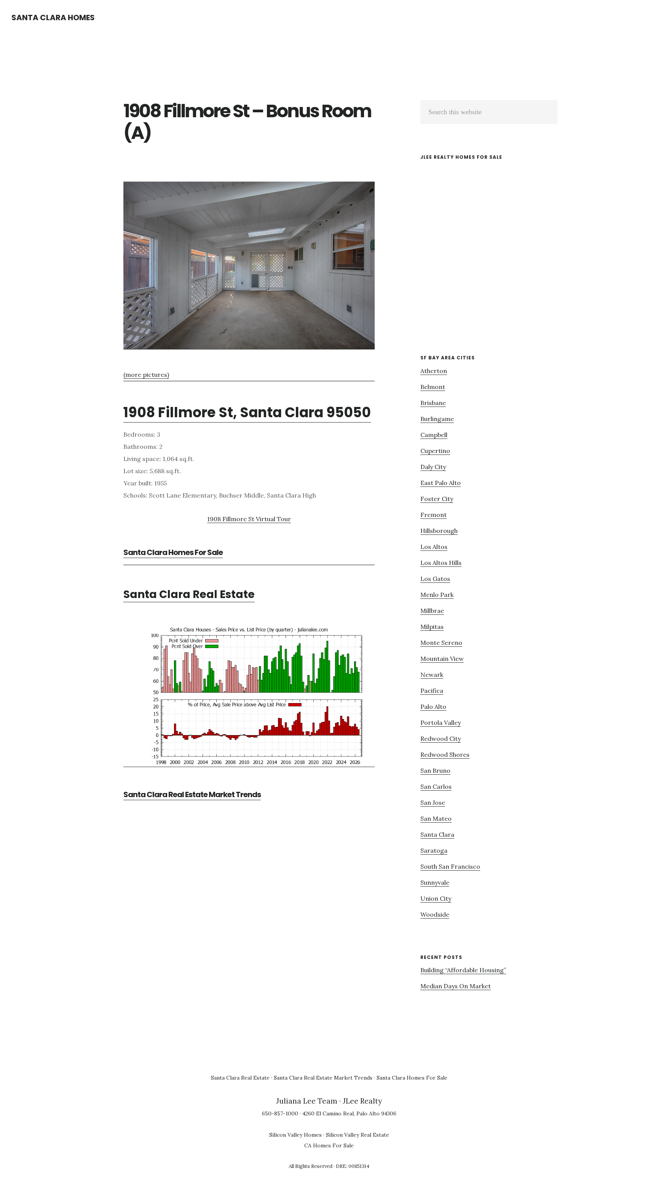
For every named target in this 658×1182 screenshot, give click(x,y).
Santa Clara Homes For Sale (173, 552)
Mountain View (442, 658)
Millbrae (432, 610)
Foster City (436, 498)
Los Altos (433, 546)
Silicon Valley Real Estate (357, 1134)
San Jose (432, 802)
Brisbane (433, 403)
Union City (435, 898)
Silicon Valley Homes (295, 1134)
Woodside (434, 914)
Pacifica (431, 690)
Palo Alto (433, 706)
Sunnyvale (434, 882)
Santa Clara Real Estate (189, 594)
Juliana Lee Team (306, 1100)
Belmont (432, 387)
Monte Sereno (441, 642)
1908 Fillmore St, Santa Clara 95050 (247, 412)
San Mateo (436, 818)
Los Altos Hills (441, 562)
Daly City (433, 467)
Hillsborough (439, 530)
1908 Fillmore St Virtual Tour (249, 519)
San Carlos (436, 786)
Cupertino (435, 451)
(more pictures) (146, 374)
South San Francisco (450, 866)
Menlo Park (437, 594)
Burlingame (437, 419)
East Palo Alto (440, 483)
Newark (431, 674)
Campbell (433, 435)
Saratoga (433, 850)
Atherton (433, 371)
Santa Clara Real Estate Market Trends (192, 794)
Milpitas (432, 626)
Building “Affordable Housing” (463, 970)
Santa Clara (437, 834)
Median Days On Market (455, 986)
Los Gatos (435, 578)
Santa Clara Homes (53, 17)
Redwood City (440, 738)
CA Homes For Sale (329, 1145)
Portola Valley (440, 722)
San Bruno (435, 770)
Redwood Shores (445, 754)
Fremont (433, 514)
